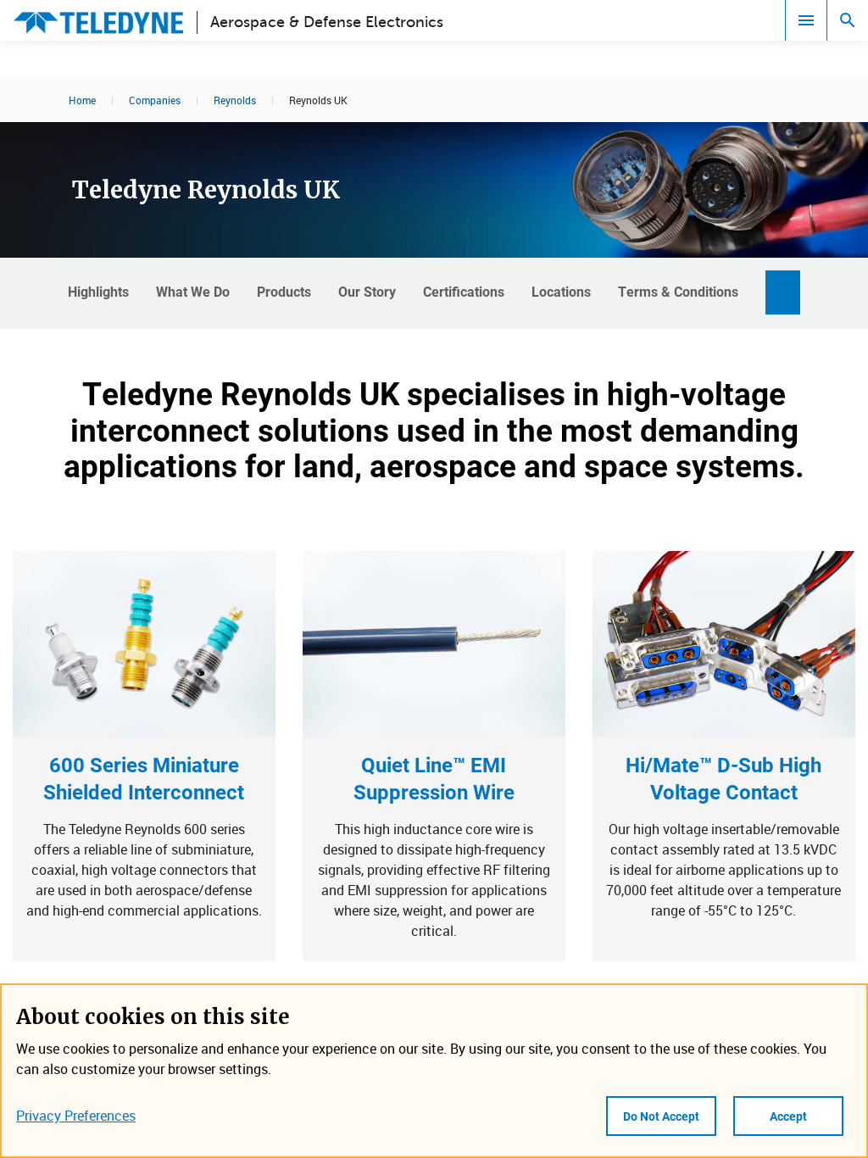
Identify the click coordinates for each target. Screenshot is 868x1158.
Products (284, 291)
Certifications (463, 291)
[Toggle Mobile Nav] (806, 20)
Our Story (367, 291)
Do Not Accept (661, 1116)
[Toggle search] (847, 20)
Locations (561, 291)
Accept (788, 1116)
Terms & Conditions (678, 291)
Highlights (98, 291)
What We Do (193, 291)
